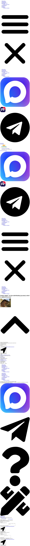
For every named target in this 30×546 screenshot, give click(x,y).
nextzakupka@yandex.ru (3, 360)
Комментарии (2, 537)
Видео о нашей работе (6, 4)
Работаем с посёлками (6, 76)
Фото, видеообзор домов (2, 143)
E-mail (1, 534)
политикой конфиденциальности (9, 346)
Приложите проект (3, 538)
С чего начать (4, 74)
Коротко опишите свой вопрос (4, 525)
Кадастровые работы (4, 71)
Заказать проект (4, 1)
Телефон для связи (2, 522)
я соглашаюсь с (7, 346)
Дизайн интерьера (4, 5)
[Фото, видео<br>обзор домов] (15, 142)
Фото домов (3, 3)
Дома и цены (3, 69)
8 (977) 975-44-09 (3, 518)
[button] (15, 38)
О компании (3, 7)
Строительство (4, 2)
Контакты (3, 6)
